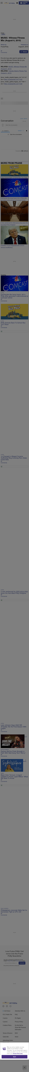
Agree (14, 1056)
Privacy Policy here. (18, 1053)
